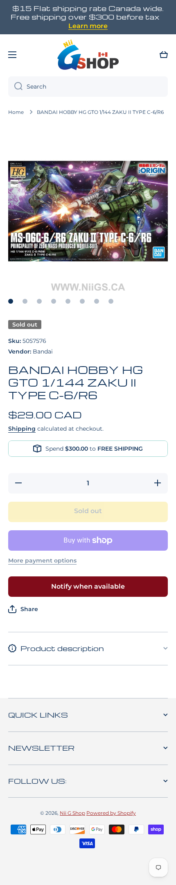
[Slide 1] (10, 301)
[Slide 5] (67, 301)
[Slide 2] (25, 301)
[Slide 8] (110, 301)
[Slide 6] (82, 301)
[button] (164, 55)
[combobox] (88, 86)
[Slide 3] (39, 301)
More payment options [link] (42, 560)
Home (16, 112)
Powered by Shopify (111, 813)
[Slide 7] (96, 301)
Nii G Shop (72, 813)
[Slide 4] (53, 301)
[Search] (15, 86)
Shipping (22, 428)
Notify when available (88, 586)
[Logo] (88, 55)
